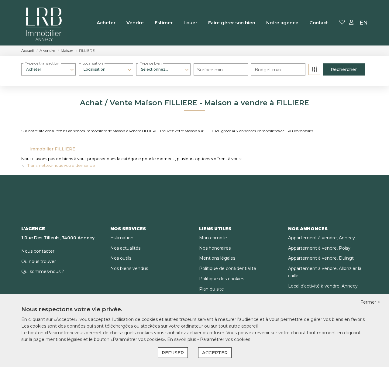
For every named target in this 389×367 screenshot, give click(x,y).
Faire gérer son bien (231, 22)
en (364, 22)
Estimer (164, 22)
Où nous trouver (38, 261)
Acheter (106, 22)
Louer (190, 22)
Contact (318, 22)
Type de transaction (42, 63)
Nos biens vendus (129, 268)
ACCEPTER (215, 352)
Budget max (268, 69)
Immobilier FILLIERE (52, 149)
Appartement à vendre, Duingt (321, 258)
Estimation (121, 238)
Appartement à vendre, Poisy (319, 248)
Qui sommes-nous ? (42, 271)
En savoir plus (182, 339)
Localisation (92, 63)
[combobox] (48, 69)
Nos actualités (125, 248)
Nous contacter (37, 251)
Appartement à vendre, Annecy (321, 238)
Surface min (210, 69)
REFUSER (173, 352)
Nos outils (120, 258)
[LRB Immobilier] (44, 22)
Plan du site (211, 289)
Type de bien (151, 63)
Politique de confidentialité (227, 268)
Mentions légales (217, 258)
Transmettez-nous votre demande (61, 165)
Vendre (135, 22)
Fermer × (370, 302)
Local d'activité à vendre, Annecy (323, 286)
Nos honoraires (215, 248)
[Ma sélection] (342, 23)
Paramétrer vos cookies (225, 339)
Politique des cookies (221, 278)
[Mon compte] (351, 23)
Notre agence (282, 22)
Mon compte (213, 238)
